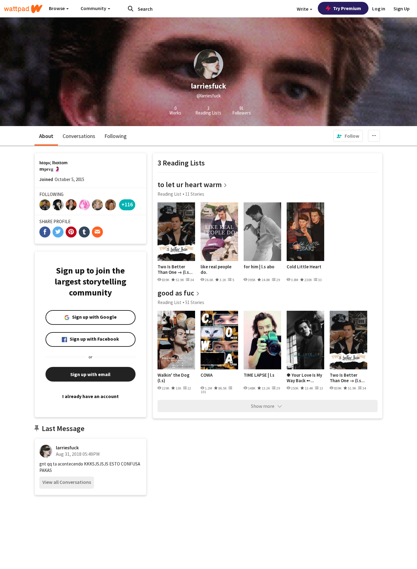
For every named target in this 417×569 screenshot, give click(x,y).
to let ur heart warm (190, 184)
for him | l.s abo (259, 267)
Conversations (79, 136)
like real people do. (216, 269)
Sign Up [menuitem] (401, 8)
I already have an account (90, 396)
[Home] (23, 9)
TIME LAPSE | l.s (259, 375)
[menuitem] (348, 136)
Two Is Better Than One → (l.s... (175, 269)
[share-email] (97, 232)
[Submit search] (130, 8)
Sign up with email (90, 374)
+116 (127, 204)
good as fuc (176, 293)
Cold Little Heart (304, 267)
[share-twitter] (58, 232)
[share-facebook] (44, 232)
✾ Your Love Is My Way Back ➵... (304, 377)
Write (303, 9)
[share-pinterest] (71, 232)
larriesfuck (67, 447)
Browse (57, 8)
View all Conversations (66, 482)
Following (115, 136)
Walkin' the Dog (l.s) (174, 377)
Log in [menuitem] (378, 8)
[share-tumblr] (84, 232)
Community (94, 8)
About (46, 136)
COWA (206, 375)
